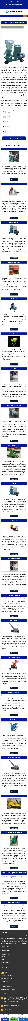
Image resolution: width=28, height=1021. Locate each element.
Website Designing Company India (18, 1017)
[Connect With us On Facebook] (8, 8)
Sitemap (4, 965)
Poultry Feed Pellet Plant (8, 989)
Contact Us (5, 967)
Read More (14, 179)
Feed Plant (5, 981)
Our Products (5, 957)
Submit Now (14, 138)
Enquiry (24, 1019)
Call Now (5, 1019)
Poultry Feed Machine (7, 986)
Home (4, 27)
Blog (3, 959)
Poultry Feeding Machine (8, 975)
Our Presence (5, 962)
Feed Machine (5, 984)
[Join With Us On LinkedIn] (14, 8)
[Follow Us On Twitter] (11, 8)
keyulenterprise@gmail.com (15, 4)
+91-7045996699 (14, 1)
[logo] (14, 12)
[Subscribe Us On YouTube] (17, 8)
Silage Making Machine (8, 978)
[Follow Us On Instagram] (20, 8)
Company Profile (6, 954)
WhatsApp (14, 1019)
